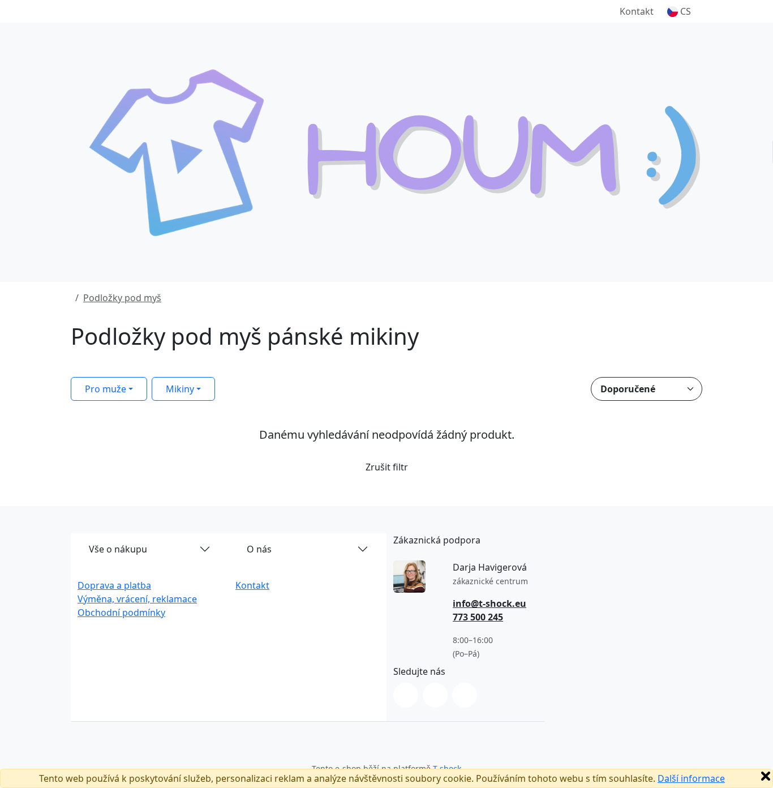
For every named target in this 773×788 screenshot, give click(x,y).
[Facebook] (435, 695)
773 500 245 (478, 617)
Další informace (691, 778)
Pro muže (105, 389)
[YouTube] (465, 695)
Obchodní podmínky (121, 612)
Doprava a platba (114, 585)
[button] (679, 11)
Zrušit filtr (387, 467)
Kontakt (637, 11)
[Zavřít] (765, 776)
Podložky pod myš (122, 298)
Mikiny (180, 389)
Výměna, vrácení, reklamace (137, 599)
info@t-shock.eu (489, 603)
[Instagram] (406, 695)
